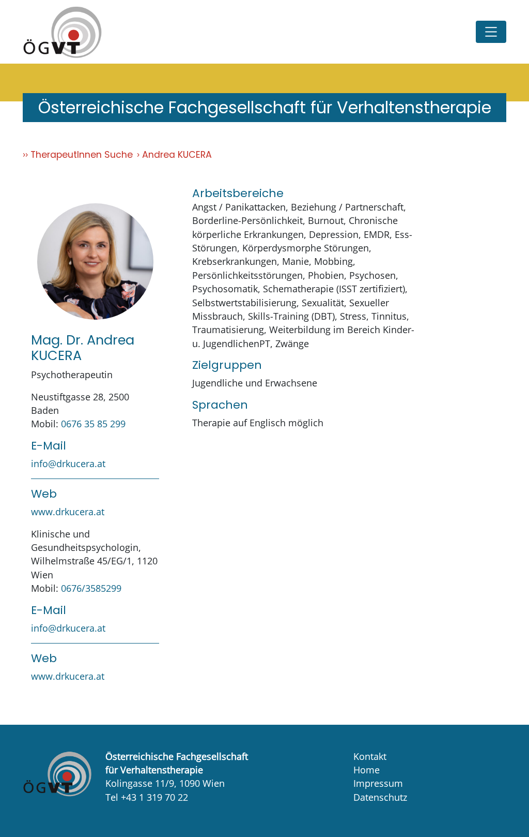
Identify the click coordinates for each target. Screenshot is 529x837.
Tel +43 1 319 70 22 (146, 797)
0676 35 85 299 (93, 423)
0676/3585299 (91, 588)
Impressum (378, 783)
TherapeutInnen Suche (81, 154)
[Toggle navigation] (491, 32)
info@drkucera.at (68, 463)
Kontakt (369, 756)
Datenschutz (380, 797)
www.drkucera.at (67, 511)
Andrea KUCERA (177, 154)
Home (366, 770)
